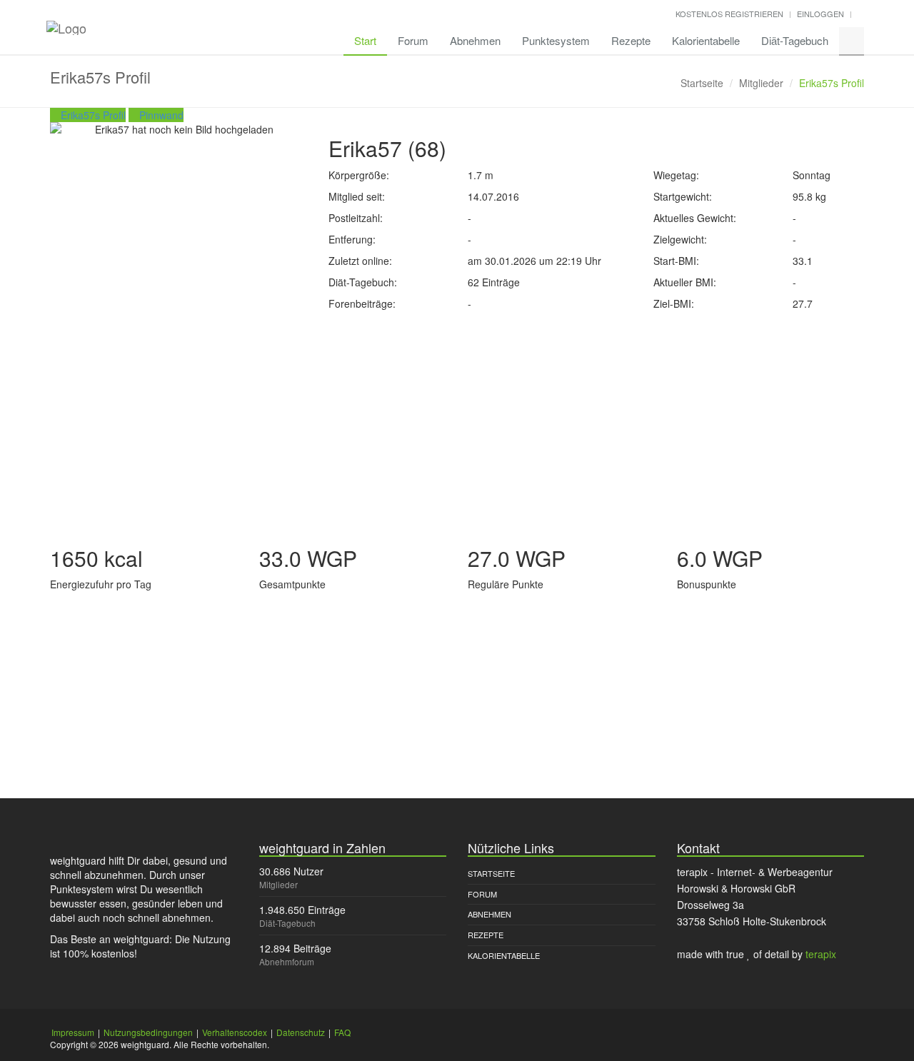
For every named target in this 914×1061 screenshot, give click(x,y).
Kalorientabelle (706, 40)
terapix (820, 954)
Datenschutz (300, 1032)
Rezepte (631, 40)
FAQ (342, 1032)
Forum (413, 40)
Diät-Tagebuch (794, 40)
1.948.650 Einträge (302, 909)
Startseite (702, 83)
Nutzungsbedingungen (148, 1032)
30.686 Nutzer (291, 871)
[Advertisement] (457, 418)
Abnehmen (475, 40)
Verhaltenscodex (234, 1032)
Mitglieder (761, 83)
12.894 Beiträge (295, 948)
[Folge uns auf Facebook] (861, 13)
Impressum (72, 1032)
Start (365, 40)
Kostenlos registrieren (729, 13)
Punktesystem (556, 40)
